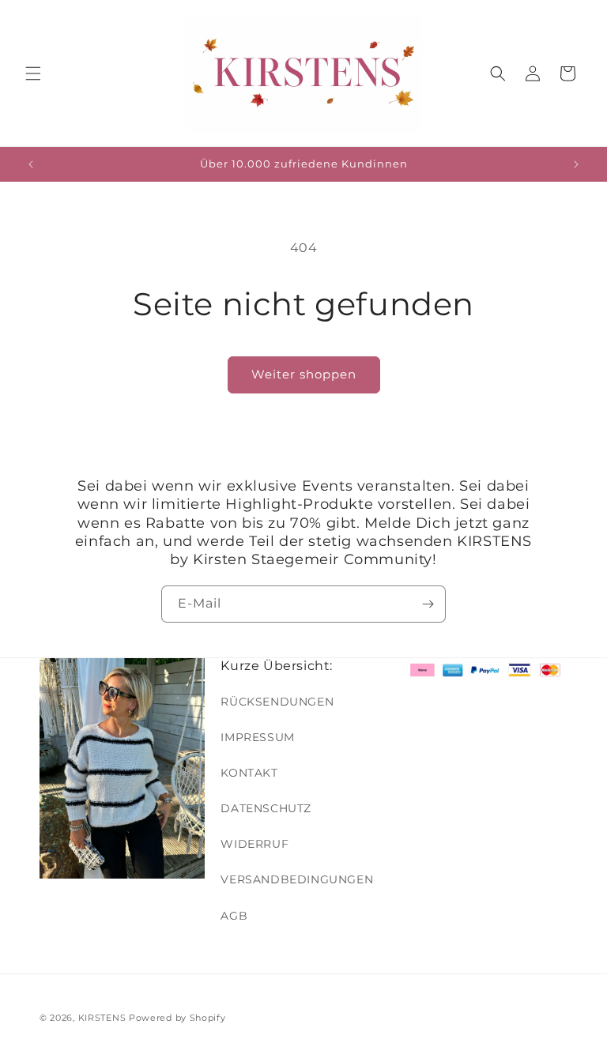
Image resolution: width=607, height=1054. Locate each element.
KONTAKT (249, 773)
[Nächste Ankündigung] (576, 164)
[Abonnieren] (427, 604)
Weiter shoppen (303, 374)
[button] (33, 73)
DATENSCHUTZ (266, 808)
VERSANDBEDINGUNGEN (297, 879)
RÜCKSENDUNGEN (277, 702)
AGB (234, 916)
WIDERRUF (254, 844)
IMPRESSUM (257, 737)
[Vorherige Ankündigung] (30, 164)
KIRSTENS (102, 1017)
